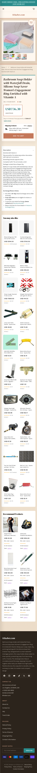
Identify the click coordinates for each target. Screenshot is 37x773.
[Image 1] (6, 57)
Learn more (7, 121)
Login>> (9, 548)
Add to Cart (18, 136)
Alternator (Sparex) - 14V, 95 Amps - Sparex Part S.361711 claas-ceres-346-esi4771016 (26, 409)
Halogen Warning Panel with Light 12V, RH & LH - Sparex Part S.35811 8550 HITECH (26, 295)
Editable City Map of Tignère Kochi (25, 603)
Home (3, 67)
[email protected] (18, 203)
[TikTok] (19, 676)
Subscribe (29, 750)
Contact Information (9, 739)
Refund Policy (6, 725)
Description (7, 150)
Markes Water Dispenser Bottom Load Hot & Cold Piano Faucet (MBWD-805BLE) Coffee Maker (26, 266)
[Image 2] (12, 57)
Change (29, 126)
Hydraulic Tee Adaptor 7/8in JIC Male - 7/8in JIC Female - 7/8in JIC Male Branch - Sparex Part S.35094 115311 (26, 380)
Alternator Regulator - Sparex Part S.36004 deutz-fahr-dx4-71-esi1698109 (10, 266)
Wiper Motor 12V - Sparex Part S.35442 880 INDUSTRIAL (9, 438)
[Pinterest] (29, 676)
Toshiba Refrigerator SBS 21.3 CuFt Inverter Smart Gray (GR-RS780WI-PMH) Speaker (26, 238)
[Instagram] (9, 676)
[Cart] (33, 9)
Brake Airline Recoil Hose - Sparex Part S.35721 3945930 (25, 495)
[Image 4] (24, 57)
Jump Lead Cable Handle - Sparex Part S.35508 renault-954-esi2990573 (10, 323)
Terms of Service (7, 732)
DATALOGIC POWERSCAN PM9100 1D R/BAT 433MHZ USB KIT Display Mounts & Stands (26, 534)
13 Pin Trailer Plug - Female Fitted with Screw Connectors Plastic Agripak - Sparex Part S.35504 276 (9, 495)
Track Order (6, 715)
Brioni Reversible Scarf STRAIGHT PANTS (10, 569)
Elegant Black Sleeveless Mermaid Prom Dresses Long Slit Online (10, 534)
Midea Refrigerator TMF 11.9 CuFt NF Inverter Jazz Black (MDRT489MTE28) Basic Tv (10, 238)
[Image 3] (18, 57)
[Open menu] (3, 9)
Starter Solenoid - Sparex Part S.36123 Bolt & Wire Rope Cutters (25, 323)
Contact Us (6, 708)
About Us (5, 704)
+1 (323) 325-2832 (8, 690)
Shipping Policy (7, 736)
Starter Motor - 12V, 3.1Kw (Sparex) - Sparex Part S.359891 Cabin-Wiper (26, 438)
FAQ (3, 711)
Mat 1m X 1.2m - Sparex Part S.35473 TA (26, 466)
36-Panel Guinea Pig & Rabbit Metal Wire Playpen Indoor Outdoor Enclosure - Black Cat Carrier (10, 603)
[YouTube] (14, 676)
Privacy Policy (6, 728)
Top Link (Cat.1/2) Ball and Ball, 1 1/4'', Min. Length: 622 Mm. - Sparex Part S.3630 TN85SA (9, 466)
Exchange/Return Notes (11, 191)
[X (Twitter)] (24, 676)
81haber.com (18, 14)
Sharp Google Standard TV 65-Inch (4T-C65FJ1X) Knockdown (10, 295)
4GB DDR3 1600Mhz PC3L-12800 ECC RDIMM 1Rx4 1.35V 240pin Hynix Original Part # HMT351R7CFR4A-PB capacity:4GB (10, 352)
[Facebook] (4, 676)
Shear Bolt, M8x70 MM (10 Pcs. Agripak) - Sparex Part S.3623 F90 (10, 380)
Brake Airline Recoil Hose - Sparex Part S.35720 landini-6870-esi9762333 (26, 352)
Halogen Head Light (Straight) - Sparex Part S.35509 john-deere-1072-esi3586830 (10, 409)
